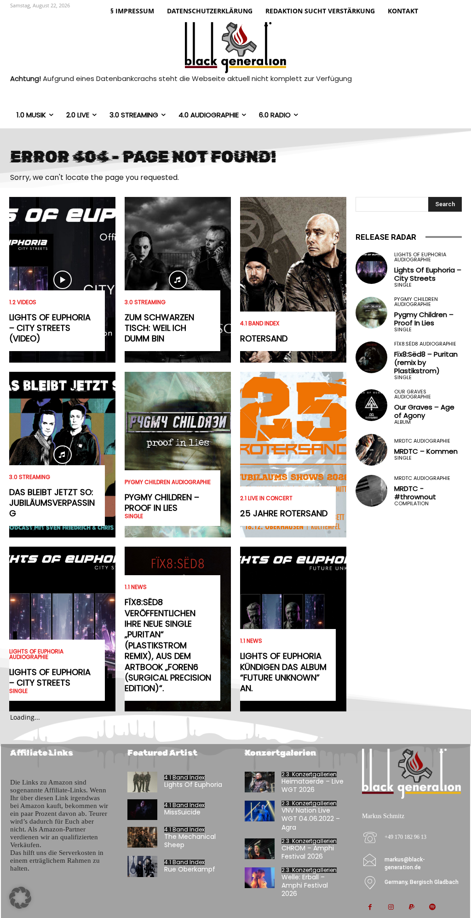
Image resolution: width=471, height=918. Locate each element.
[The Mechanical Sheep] (142, 837)
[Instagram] (391, 908)
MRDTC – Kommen (426, 451)
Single (18, 691)
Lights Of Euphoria (193, 784)
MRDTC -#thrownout (415, 493)
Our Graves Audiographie (412, 394)
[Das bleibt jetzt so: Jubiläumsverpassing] (62, 454)
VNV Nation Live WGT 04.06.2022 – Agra (310, 818)
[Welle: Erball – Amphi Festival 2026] (260, 877)
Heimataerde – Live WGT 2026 (312, 785)
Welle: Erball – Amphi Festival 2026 (304, 885)
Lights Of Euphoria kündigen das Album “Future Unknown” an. (283, 672)
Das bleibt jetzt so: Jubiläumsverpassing (52, 503)
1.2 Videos (22, 302)
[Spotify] (432, 908)
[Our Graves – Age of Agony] (371, 405)
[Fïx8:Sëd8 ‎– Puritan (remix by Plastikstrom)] (371, 357)
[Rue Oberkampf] (142, 866)
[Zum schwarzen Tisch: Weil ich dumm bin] (178, 280)
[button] (20, 898)
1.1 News (136, 587)
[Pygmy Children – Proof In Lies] (178, 454)
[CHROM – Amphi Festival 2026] (260, 848)
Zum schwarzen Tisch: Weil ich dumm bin (159, 328)
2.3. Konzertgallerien (309, 774)
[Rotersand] (293, 280)
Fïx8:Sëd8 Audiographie (425, 343)
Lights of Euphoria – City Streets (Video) (50, 328)
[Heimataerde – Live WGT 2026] (260, 782)
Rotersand (263, 338)
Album (402, 422)
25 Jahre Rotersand (283, 513)
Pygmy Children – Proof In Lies (162, 502)
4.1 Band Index (259, 323)
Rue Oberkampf (189, 869)
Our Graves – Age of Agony (424, 411)
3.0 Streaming (29, 477)
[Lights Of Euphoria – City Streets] (62, 629)
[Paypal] (411, 908)
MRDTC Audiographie (422, 441)
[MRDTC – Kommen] (371, 450)
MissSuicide (182, 812)
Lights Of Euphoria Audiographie (36, 654)
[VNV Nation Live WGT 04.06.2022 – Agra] (260, 811)
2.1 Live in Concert (266, 498)
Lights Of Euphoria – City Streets (50, 677)
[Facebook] (370, 908)
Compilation (411, 503)
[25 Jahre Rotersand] (293, 454)
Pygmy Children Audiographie (168, 482)
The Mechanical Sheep (190, 840)
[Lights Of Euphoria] (142, 782)
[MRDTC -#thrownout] (371, 491)
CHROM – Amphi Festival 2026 (307, 852)
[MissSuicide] (142, 809)
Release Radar (386, 237)
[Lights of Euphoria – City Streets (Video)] (62, 280)
